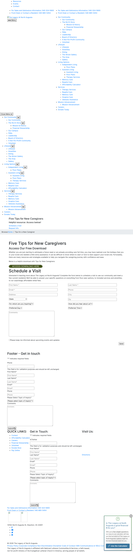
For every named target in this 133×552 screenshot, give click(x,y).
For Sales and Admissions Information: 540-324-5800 (32, 10)
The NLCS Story (68, 22)
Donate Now (16, 448)
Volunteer (66, 42)
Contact (16, 6)
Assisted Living (68, 70)
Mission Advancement (66, 102)
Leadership (66, 35)
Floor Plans (70, 67)
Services (61, 87)
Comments (11, 403)
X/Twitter (33, 439)
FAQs (64, 32)
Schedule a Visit (15, 226)
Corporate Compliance (28, 546)
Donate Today (63, 110)
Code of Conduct (69, 546)
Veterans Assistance (70, 100)
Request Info (14, 228)
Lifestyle (61, 45)
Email (9, 385)
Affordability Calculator (71, 85)
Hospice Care (67, 97)
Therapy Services (73, 77)
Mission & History (73, 25)
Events (15, 4)
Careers (61, 107)
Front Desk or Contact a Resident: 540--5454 (31, 13)
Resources (17, 1)
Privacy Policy (12, 546)
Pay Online (15, 450)
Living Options (63, 62)
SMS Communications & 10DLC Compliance (93, 546)
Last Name (12, 378)
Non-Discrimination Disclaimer (49, 546)
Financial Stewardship (74, 27)
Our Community (64, 17)
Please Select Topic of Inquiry (19, 398)
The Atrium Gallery (69, 55)
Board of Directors (69, 37)
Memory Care (67, 80)
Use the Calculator (119, 546)
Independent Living (69, 65)
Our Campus (67, 30)
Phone (9, 363)
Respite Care (67, 82)
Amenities (66, 50)
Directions (86, 455)
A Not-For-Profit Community (73, 40)
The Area (65, 57)
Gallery (65, 60)
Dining (64, 52)
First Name (12, 372)
